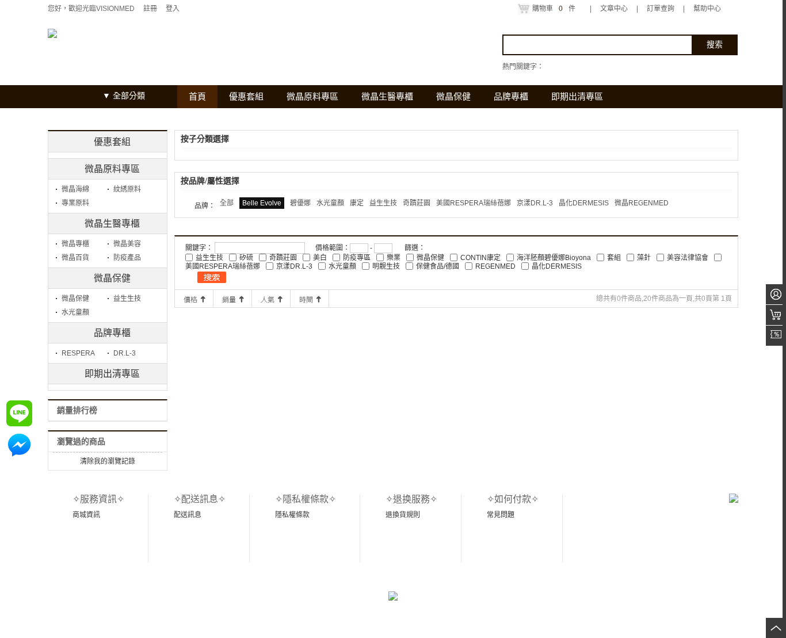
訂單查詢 (660, 9)
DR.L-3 (124, 353)
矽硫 (246, 258)
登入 (173, 9)
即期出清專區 (112, 374)
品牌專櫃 (112, 333)
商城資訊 (86, 515)
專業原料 (75, 203)
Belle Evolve (261, 203)
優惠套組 (112, 142)
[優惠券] (776, 336)
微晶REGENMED (642, 203)
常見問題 (500, 515)
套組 (614, 258)
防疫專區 (357, 258)
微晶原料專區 (112, 169)
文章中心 (614, 9)
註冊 (150, 9)
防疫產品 (127, 258)
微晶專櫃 (75, 244)
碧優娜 (300, 203)
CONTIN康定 (480, 258)
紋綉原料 (127, 189)
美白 (320, 258)
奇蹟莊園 (416, 203)
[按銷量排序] (232, 299)
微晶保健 (112, 278)
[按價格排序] (194, 299)
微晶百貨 (75, 258)
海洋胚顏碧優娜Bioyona (554, 258)
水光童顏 (75, 312)
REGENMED (495, 266)
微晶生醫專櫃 (112, 223)
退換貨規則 (403, 515)
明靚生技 (386, 266)
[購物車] (776, 315)
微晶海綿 (75, 189)
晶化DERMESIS (584, 203)
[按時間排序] (310, 299)
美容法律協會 (687, 258)
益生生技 (127, 299)
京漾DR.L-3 (535, 203)
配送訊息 (187, 515)
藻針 (644, 258)
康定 (357, 203)
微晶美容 (127, 244)
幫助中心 (707, 9)
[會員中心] (776, 294)
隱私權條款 (292, 515)
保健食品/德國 (437, 266)
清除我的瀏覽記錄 (107, 461)
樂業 (393, 258)
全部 (227, 203)
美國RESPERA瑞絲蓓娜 (473, 203)
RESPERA (78, 353)
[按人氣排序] (271, 299)
